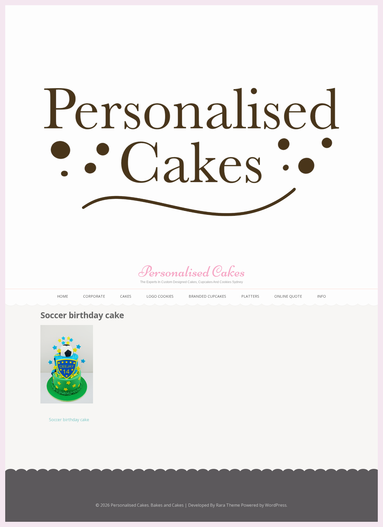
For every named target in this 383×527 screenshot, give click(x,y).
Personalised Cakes (191, 271)
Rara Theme (228, 505)
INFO (321, 296)
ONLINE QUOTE (288, 296)
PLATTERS (250, 296)
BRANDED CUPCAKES (207, 296)
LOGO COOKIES (160, 296)
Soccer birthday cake (69, 419)
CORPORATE (94, 296)
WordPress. (276, 505)
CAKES (125, 296)
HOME (62, 296)
